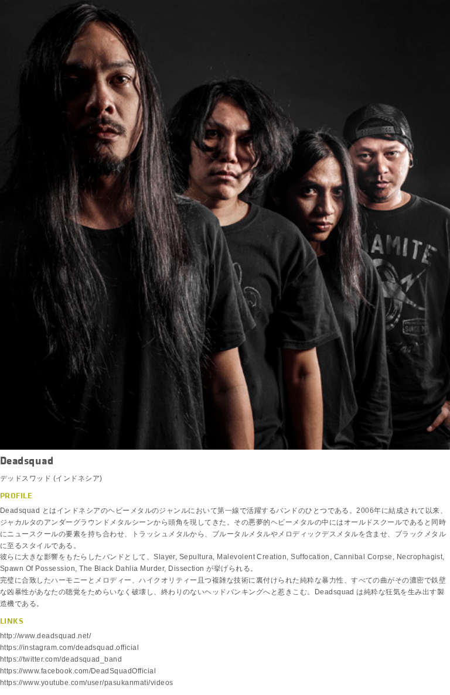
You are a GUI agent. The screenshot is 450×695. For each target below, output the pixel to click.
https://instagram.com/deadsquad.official (69, 647)
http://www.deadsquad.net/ (45, 636)
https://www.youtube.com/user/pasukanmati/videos (86, 683)
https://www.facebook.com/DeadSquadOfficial (78, 671)
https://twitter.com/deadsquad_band (61, 659)
